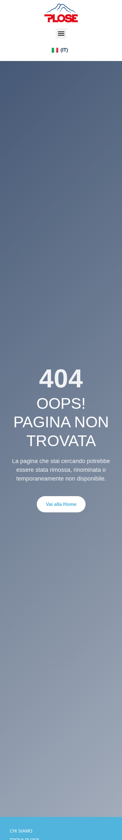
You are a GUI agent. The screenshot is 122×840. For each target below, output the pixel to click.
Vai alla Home (61, 504)
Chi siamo (21, 831)
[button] (61, 33)
